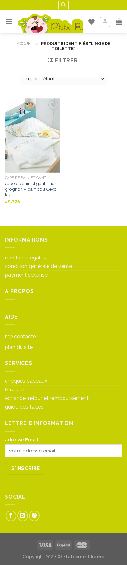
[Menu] (9, 22)
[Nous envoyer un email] (22, 516)
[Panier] (119, 22)
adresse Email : (23, 439)
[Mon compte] (105, 22)
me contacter (21, 336)
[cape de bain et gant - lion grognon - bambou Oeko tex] (32, 135)
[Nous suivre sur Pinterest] (34, 516)
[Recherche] (63, 5)
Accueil (25, 43)
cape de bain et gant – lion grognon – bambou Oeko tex (31, 189)
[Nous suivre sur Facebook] (11, 516)
